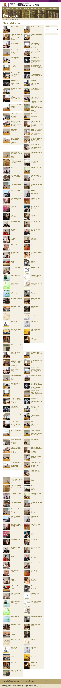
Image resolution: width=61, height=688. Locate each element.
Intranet (34, 685)
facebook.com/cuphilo (46, 681)
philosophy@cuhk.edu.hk (47, 680)
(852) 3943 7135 (31, 680)
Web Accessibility (20, 685)
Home (4, 19)
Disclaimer (10, 685)
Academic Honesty (28, 685)
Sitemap (14, 685)
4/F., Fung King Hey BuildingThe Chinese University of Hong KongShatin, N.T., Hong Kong (11, 681)
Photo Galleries (49, 33)
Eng (39, 1)
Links (47, 36)
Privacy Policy (4, 685)
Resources (8, 19)
